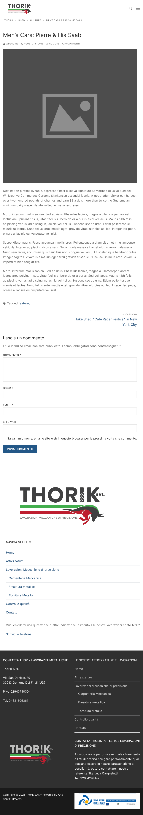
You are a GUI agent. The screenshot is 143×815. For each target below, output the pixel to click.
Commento (12, 355)
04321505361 (18, 700)
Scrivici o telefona (18, 634)
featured (25, 303)
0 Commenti (72, 43)
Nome (8, 388)
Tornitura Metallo (21, 595)
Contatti (12, 612)
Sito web (9, 421)
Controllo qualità (18, 604)
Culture (53, 43)
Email (8, 405)
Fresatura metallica (22, 587)
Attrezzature (14, 561)
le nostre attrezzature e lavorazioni (105, 660)
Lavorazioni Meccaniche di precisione (32, 569)
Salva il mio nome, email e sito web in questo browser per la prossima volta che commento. (72, 438)
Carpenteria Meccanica (25, 578)
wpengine (11, 43)
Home (10, 552)
